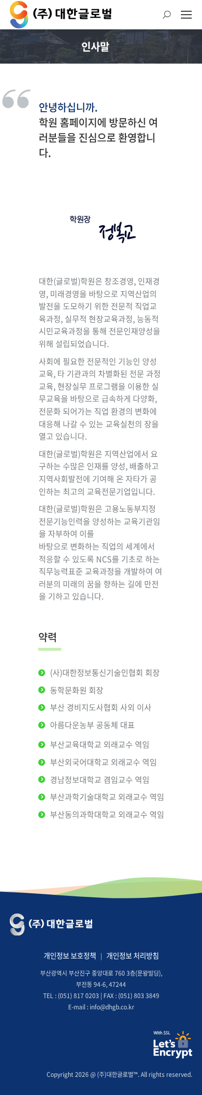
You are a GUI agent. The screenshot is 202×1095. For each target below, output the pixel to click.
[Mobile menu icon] (186, 15)
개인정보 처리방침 (132, 955)
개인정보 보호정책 (70, 955)
